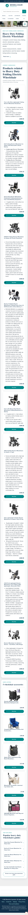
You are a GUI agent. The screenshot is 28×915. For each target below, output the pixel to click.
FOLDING (24, 15)
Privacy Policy (22, 901)
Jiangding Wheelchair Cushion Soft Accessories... (14, 730)
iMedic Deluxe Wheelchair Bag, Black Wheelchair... (12, 758)
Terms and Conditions (14, 903)
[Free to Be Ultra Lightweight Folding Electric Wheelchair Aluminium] (14, 93)
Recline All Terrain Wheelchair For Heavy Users (14, 849)
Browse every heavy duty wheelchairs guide (14, 874)
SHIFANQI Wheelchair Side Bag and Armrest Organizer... (13, 814)
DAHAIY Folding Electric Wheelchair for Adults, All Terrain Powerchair (14, 237)
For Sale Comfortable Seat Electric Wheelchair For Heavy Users (14, 867)
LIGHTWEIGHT (17, 15)
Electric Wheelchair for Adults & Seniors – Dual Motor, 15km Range (13, 643)
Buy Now (14, 122)
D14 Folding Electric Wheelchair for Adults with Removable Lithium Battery (13, 145)
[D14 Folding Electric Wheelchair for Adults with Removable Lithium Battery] (14, 135)
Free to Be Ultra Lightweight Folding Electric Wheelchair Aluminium (14, 102)
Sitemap (15, 901)
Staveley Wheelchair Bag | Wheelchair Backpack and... (11, 702)
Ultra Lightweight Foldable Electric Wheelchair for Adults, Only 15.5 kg (13, 518)
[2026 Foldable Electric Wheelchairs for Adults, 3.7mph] (14, 442)
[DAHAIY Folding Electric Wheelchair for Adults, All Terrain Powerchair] (14, 228)
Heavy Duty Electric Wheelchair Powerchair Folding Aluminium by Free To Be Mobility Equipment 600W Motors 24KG (13, 198)
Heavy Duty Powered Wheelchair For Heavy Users (14, 843)
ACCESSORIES (10, 18)
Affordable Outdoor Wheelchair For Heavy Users (14, 861)
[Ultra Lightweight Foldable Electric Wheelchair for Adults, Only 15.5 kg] (14, 509)
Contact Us (8, 901)
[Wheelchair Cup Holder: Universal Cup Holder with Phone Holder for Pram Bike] (14, 779)
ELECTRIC (11, 15)
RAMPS (17, 18)
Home (3, 901)
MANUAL (4, 15)
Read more (6, 56)
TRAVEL (4, 18)
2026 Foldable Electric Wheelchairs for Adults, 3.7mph (13, 451)
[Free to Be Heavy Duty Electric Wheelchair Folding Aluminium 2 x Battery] (14, 400)
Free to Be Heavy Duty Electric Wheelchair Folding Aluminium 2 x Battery (13, 410)
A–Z (24, 18)
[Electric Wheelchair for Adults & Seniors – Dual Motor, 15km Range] (14, 634)
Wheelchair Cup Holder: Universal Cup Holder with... (13, 786)
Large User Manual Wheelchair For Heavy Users (14, 855)
